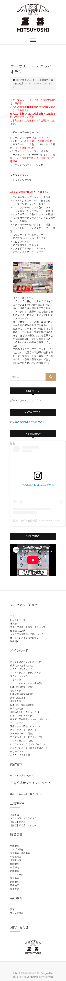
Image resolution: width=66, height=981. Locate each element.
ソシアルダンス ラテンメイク (25, 672)
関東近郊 (14, 888)
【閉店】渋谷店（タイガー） (24, 825)
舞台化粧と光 (16, 708)
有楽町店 (14, 814)
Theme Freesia (20, 976)
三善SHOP (17, 803)
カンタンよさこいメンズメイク (25, 661)
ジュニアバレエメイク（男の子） (26, 683)
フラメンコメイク (19, 676)
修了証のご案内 (18, 630)
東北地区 (14, 878)
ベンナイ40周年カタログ (22, 775)
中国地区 (14, 845)
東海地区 (14, 881)
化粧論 (13, 623)
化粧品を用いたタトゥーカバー (25, 711)
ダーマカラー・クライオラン (25, 400)
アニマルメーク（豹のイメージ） (26, 737)
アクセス (14, 616)
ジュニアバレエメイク (21, 715)
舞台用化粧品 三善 (29, 973)
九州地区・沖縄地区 (20, 853)
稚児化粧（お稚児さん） (22, 665)
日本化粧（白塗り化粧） (22, 686)
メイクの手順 (19, 650)
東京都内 (14, 867)
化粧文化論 (15, 701)
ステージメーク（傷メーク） (24, 729)
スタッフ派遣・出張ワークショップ (27, 627)
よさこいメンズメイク (21, 668)
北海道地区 (15, 860)
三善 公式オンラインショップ (30, 783)
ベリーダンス (16, 751)
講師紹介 (14, 641)
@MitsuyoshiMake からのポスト (27, 421)
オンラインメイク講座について (25, 637)
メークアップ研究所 (24, 605)
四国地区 (14, 870)
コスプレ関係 (16, 849)
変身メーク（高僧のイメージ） (25, 726)
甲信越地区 (15, 856)
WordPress (47, 976)
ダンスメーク (16, 722)
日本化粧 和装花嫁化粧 (22, 704)
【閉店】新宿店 (18, 821)
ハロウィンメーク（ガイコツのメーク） (30, 747)
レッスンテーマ (18, 619)
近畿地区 (14, 885)
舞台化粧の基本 (18, 697)
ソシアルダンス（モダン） (23, 740)
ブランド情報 (16, 912)
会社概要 (16, 898)
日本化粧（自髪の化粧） (22, 694)
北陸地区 (14, 863)
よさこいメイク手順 (20, 754)
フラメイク (15, 679)
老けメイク (15, 690)
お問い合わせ (19, 927)
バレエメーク (16, 874)
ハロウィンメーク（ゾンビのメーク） (29, 744)
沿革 (12, 909)
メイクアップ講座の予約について (26, 634)
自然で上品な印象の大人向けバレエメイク (31, 719)
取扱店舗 (16, 834)
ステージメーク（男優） (22, 733)
